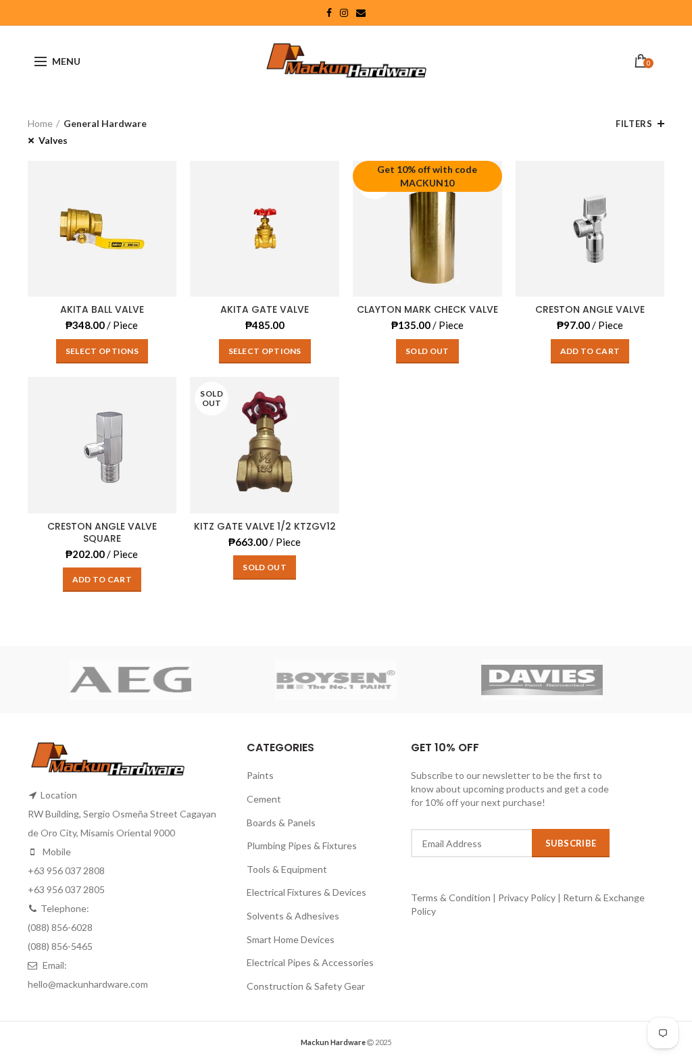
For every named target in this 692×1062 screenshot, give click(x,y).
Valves (53, 140)
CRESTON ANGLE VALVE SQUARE (102, 532)
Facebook (329, 13)
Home (40, 123)
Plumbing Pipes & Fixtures (302, 845)
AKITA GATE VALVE (264, 309)
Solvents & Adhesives (293, 915)
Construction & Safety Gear (306, 986)
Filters (634, 123)
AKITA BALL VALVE (102, 309)
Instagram (344, 13)
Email (361, 13)
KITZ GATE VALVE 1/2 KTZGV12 (265, 526)
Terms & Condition (452, 897)
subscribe (571, 843)
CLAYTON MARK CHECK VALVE (427, 309)
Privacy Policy (526, 897)
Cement (264, 799)
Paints (260, 775)
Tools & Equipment (287, 869)
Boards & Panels (281, 822)
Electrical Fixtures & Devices (306, 892)
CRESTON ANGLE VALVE (590, 309)
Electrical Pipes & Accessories (310, 962)
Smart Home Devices (291, 939)
